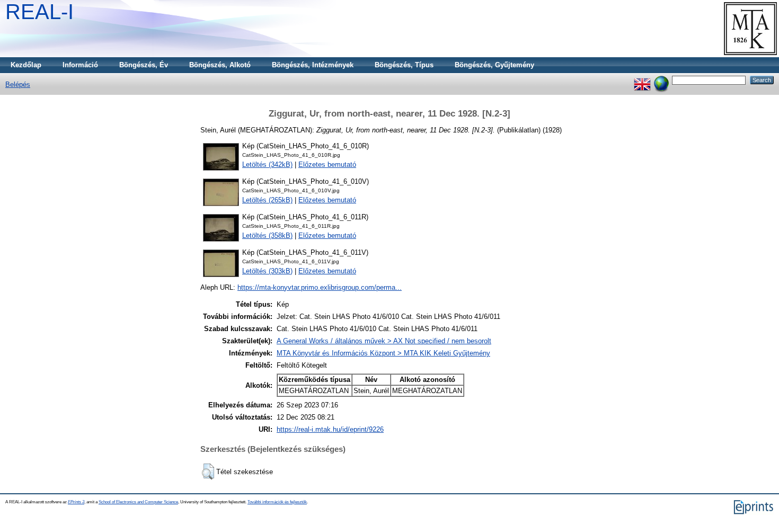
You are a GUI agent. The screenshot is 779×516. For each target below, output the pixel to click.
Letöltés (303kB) (267, 271)
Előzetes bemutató (327, 164)
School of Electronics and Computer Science (138, 502)
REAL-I (39, 11)
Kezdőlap (26, 65)
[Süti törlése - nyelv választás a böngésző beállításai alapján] (661, 80)
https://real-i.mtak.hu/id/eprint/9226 (330, 429)
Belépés (17, 84)
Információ (80, 65)
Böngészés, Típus (404, 65)
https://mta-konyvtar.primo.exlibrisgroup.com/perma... (319, 287)
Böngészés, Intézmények (312, 65)
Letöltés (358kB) (267, 235)
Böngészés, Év (143, 65)
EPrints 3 (76, 502)
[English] (642, 80)
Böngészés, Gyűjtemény (494, 65)
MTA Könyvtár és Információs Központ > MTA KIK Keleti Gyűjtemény (383, 353)
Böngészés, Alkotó (220, 65)
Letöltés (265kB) (267, 200)
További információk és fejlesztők (277, 502)
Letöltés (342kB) (267, 164)
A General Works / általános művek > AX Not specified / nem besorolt (384, 341)
